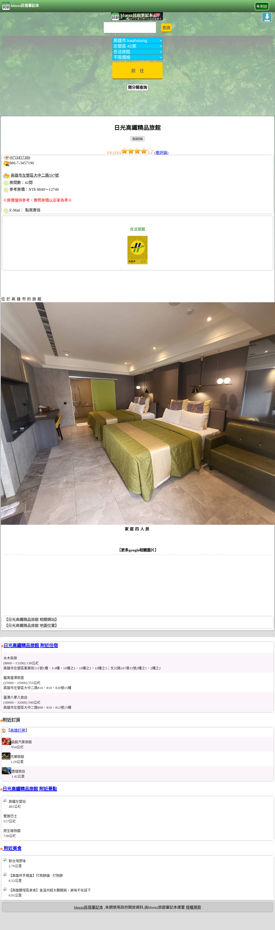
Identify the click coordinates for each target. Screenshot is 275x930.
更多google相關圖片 (138, 550)
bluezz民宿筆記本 (25, 6)
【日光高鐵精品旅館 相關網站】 (31, 620)
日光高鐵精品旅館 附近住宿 (31, 645)
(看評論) (161, 153)
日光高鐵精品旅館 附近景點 (30, 788)
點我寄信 (32, 210)
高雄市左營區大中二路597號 (35, 175)
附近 (264, 7)
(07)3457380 (20, 157)
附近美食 (12, 848)
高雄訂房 (17, 730)
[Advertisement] (137, 104)
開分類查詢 (137, 87)
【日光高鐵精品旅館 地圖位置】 (31, 626)
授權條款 (193, 907)
